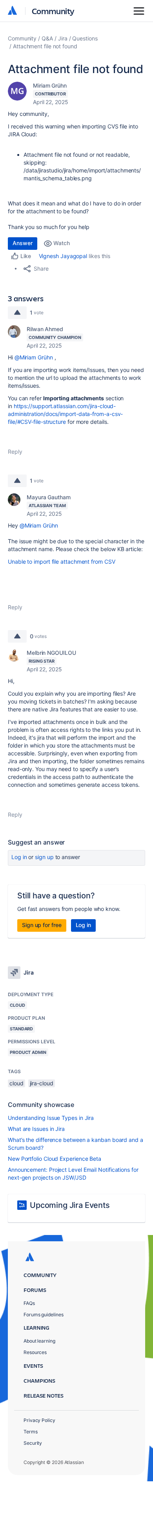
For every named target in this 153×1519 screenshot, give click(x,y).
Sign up (44, 857)
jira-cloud (41, 1083)
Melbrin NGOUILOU (51, 652)
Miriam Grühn (50, 85)
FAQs (29, 1303)
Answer (23, 243)
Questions (84, 38)
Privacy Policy (39, 1420)
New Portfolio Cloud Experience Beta (54, 1158)
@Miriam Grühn (34, 357)
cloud (16, 1083)
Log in (19, 857)
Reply (15, 451)
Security (33, 1443)
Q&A (47, 38)
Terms (31, 1432)
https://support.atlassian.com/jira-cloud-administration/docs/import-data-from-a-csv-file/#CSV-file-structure (65, 414)
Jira (62, 38)
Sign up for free (42, 925)
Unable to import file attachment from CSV (61, 561)
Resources (35, 1352)
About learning (39, 1341)
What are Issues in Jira (36, 1128)
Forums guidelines (44, 1314)
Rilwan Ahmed (45, 329)
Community (53, 10)
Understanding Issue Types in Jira (51, 1117)
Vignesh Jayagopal (63, 256)
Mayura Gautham (49, 497)
